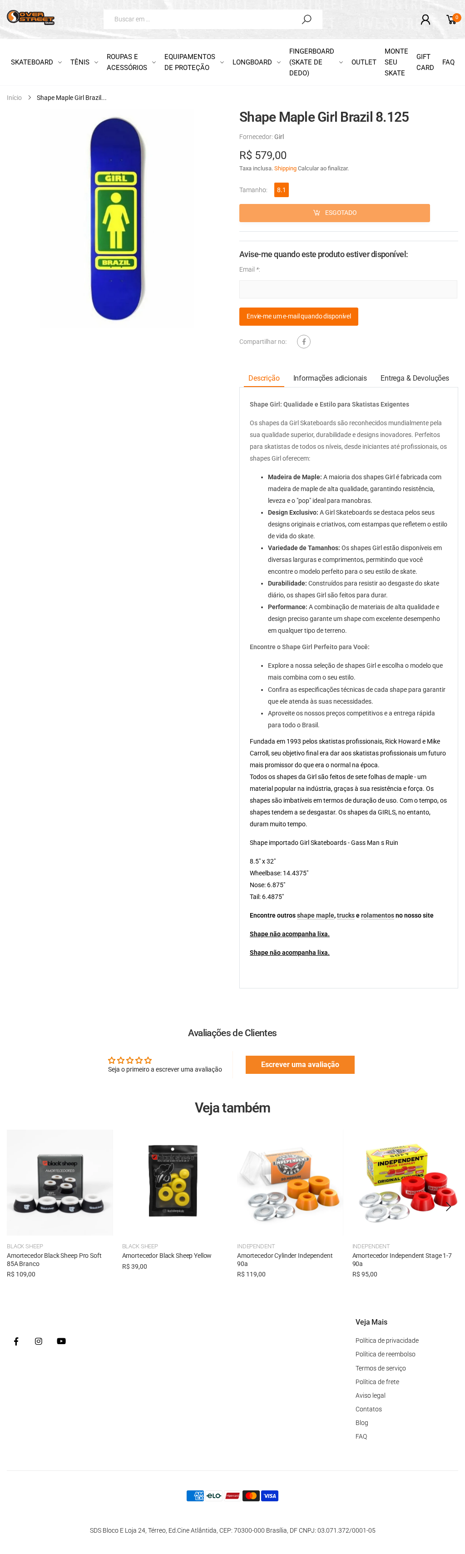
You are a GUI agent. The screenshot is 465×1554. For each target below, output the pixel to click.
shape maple (315, 915)
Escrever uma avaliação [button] (300, 1064)
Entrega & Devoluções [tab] (415, 378)
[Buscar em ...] (306, 19)
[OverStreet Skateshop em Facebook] (16, 1342)
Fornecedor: (256, 136)
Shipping (285, 168)
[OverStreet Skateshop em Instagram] (39, 1342)
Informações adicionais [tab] (330, 378)
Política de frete (377, 1381)
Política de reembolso (386, 1354)
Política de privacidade (387, 1340)
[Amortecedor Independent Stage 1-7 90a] (405, 1183)
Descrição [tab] (264, 378)
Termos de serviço (381, 1368)
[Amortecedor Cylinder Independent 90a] (290, 1183)
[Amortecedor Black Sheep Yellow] (175, 1183)
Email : (249, 269)
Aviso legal (371, 1395)
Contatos (369, 1409)
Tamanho (253, 190)
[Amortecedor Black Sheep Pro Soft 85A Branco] (60, 1183)
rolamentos (377, 915)
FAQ (361, 1436)
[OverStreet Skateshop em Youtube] (61, 1342)
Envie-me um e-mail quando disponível (299, 316)
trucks (346, 915)
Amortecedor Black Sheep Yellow (167, 1255)
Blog (362, 1422)
